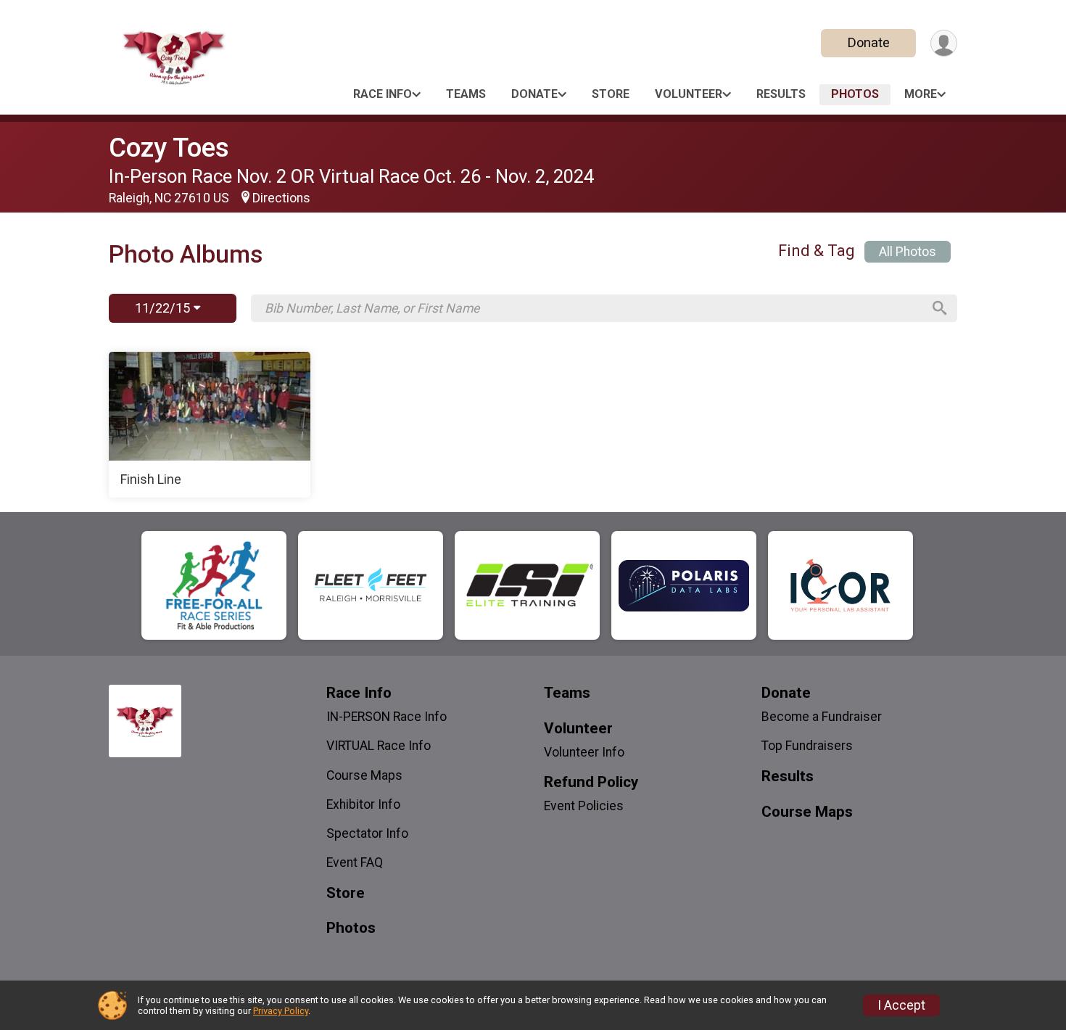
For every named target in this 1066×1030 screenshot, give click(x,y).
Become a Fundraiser (821, 716)
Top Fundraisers (807, 745)
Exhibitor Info (363, 804)
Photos (855, 94)
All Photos (907, 251)
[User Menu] (943, 43)
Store (610, 94)
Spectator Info (367, 833)
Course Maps (364, 775)
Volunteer (688, 94)
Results (781, 94)
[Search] (940, 308)
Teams (466, 94)
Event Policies (584, 806)
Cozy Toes (169, 147)
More (920, 94)
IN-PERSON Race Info (386, 716)
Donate (869, 42)
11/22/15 (164, 308)
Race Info (382, 94)
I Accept (901, 1005)
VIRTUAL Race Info (378, 745)
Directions (281, 198)
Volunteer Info (584, 752)
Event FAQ (354, 862)
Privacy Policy (280, 1010)
